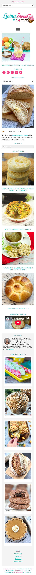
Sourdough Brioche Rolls (18, 308)
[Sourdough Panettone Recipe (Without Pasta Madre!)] (18, 402)
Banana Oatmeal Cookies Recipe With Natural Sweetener (18, 268)
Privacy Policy (18, 561)
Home (18, 551)
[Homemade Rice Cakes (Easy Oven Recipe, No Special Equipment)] (18, 169)
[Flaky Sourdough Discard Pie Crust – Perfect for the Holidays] (18, 530)
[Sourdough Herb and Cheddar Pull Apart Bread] (18, 434)
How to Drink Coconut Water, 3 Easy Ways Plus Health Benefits (18, 65)
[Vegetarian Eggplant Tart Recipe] (18, 209)
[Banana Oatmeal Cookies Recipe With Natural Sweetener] (18, 248)
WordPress (27, 572)
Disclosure (18, 559)
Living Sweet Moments (18, 16)
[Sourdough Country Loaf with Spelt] (18, 466)
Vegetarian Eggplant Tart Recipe (18, 229)
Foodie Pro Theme (24, 569)
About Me (18, 556)
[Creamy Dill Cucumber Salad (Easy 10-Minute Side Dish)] (18, 370)
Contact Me (18, 553)
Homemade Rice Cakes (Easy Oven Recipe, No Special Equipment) (18, 189)
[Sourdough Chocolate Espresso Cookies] (18, 498)
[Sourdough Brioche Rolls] (18, 289)
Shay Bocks (10, 570)
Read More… (11, 349)
